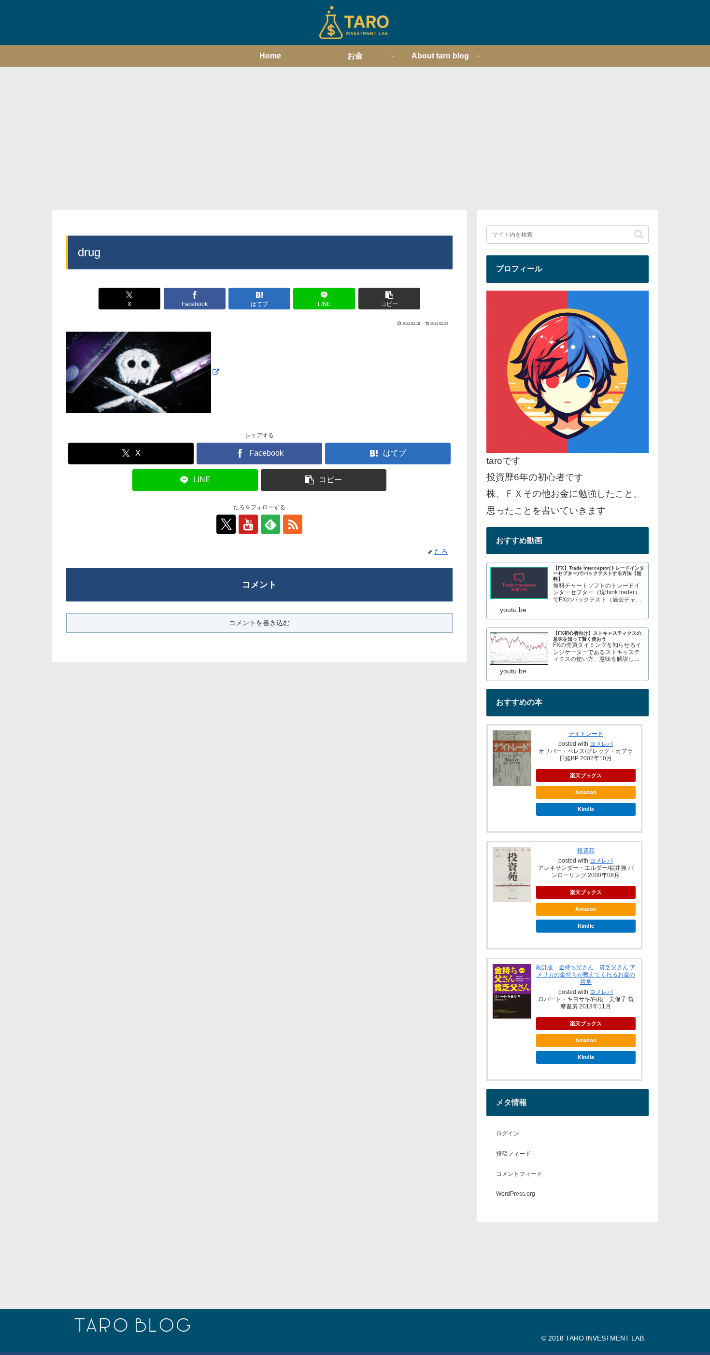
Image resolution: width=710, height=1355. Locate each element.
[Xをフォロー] (226, 524)
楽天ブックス (586, 775)
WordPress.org (515, 1193)
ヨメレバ (601, 743)
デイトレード (585, 733)
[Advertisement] (355, 137)
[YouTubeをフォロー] (248, 524)
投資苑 (586, 850)
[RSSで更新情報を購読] (292, 524)
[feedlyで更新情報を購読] (270, 524)
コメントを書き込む (259, 623)
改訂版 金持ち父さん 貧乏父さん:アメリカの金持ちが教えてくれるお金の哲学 (586, 974)
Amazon (585, 792)
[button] (389, 298)
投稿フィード (513, 1153)
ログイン (507, 1133)
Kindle (586, 809)
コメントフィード (519, 1174)
